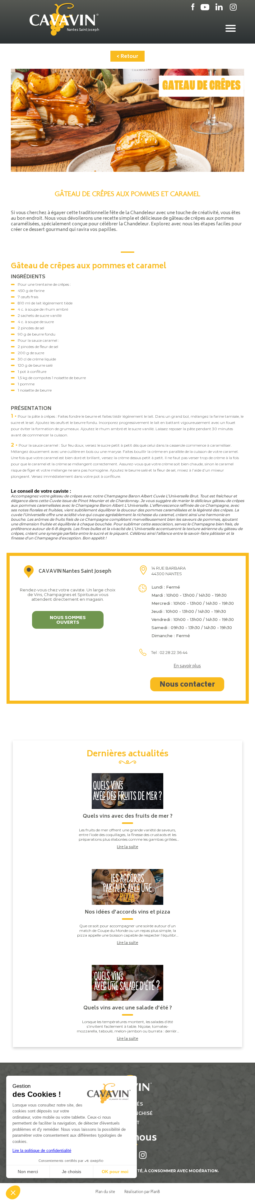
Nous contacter (187, 685)
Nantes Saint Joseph (83, 30)
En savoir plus (187, 667)
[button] (13, 1192)
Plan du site (105, 1191)
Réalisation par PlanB (142, 1191)
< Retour (127, 56)
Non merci (28, 1171)
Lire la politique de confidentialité (41, 1150)
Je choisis (71, 1171)
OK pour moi (115, 1171)
